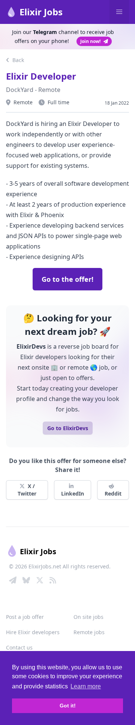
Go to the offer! (67, 279)
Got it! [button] (68, 706)
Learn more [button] (85, 686)
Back (17, 60)
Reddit (113, 493)
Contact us (19, 647)
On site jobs (89, 616)
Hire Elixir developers (33, 632)
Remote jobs (89, 632)
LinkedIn (72, 493)
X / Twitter (27, 489)
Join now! (90, 41)
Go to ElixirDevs (67, 428)
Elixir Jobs (41, 12)
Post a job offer (25, 616)
